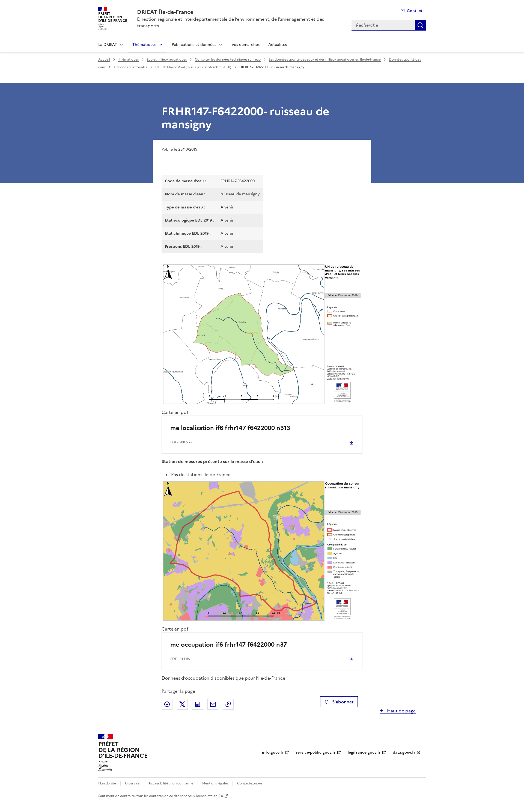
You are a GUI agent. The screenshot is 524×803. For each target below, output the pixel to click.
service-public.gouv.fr (316, 752)
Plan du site (107, 783)
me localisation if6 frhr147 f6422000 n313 (230, 427)
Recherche (420, 25)
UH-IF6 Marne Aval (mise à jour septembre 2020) (193, 67)
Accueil (104, 59)
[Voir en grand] (262, 334)
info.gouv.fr (273, 752)
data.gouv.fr (404, 752)
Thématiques (144, 44)
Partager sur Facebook (167, 704)
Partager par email (212, 704)
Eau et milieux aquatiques (167, 59)
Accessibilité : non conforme (170, 783)
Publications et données (194, 44)
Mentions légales (215, 783)
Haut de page (401, 711)
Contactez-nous (249, 783)
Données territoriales (130, 67)
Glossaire (132, 783)
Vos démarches (245, 44)
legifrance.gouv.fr (364, 752)
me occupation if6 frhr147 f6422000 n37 (228, 644)
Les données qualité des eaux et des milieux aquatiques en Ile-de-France (325, 59)
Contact (414, 11)
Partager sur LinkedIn (197, 704)
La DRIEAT (107, 44)
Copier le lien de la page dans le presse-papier (228, 704)
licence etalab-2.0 (209, 795)
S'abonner (342, 701)
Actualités (277, 44)
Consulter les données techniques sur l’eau (228, 59)
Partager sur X (182, 704)
